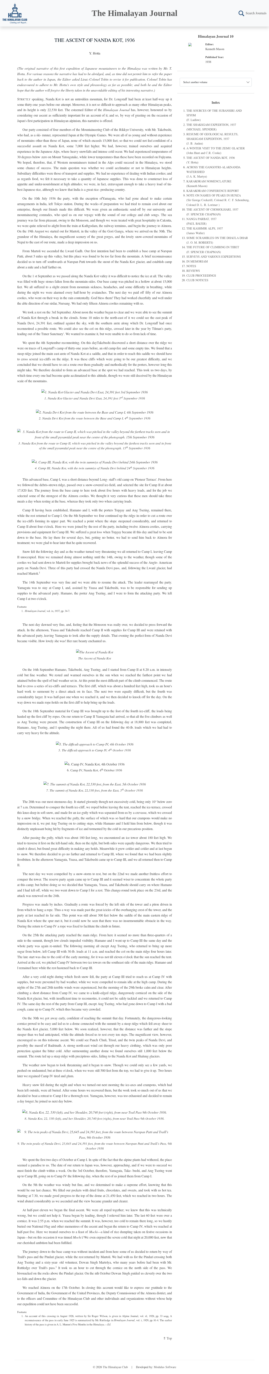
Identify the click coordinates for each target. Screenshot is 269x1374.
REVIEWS (193, 271)
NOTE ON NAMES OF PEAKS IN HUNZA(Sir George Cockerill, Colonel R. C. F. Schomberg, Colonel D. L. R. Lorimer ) (217, 200)
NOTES (191, 266)
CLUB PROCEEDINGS (201, 275)
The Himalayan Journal (134, 13)
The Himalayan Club (115, 1367)
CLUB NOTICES (197, 280)
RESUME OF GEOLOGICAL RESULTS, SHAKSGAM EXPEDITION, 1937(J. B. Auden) (212, 139)
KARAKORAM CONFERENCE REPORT (212, 191)
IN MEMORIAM (197, 261)
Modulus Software (165, 1367)
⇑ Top (167, 1338)
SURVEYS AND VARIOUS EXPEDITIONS (213, 257)
